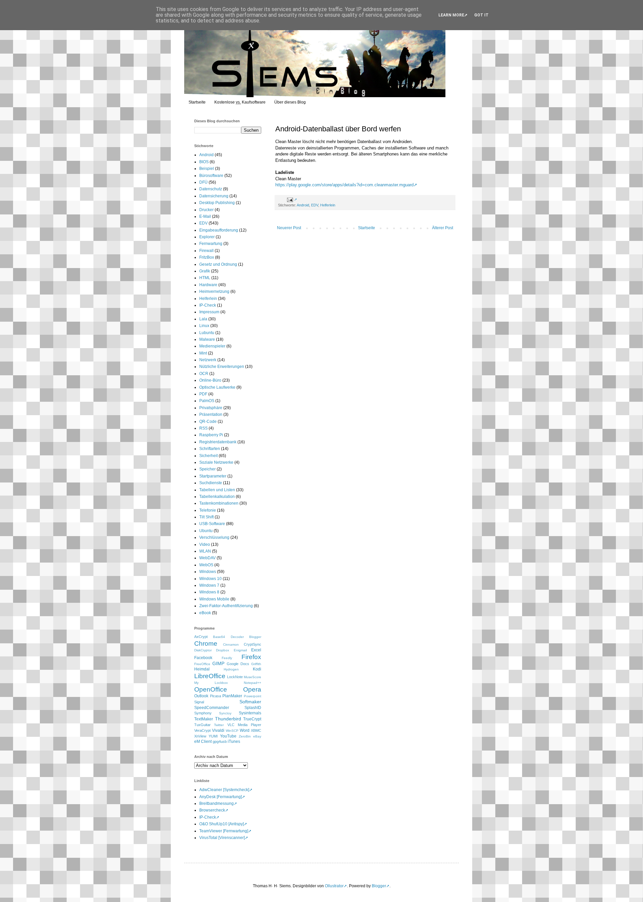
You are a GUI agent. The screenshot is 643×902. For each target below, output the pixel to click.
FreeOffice (202, 664)
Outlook (201, 696)
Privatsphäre (210, 407)
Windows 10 (210, 578)
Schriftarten (209, 448)
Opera (252, 689)
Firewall (206, 250)
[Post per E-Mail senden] (291, 199)
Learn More (451, 15)
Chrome (205, 643)
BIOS (204, 161)
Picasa (215, 696)
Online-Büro (210, 380)
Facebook (203, 657)
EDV (314, 205)
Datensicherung (213, 196)
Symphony (203, 713)
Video (204, 544)
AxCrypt (201, 637)
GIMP (218, 663)
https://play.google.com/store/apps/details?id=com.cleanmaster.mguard (344, 184)
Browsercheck (212, 810)
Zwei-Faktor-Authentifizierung (226, 605)
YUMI (213, 736)
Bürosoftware (211, 175)
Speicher (207, 469)
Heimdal (202, 669)
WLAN (205, 551)
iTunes (234, 741)
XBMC (256, 730)
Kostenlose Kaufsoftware (240, 102)
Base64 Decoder (228, 637)
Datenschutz (210, 189)
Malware (207, 339)
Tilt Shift (206, 517)
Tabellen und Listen (217, 490)
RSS (203, 428)
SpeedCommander (211, 707)
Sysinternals (250, 713)
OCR (203, 373)
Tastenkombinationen (218, 503)
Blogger (255, 637)
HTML (204, 277)
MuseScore (252, 677)
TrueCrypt (252, 719)
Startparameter (212, 476)
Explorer (207, 237)
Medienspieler (212, 346)
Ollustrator (334, 886)
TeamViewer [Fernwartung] (223, 831)
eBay (257, 736)
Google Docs (238, 664)
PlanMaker (232, 696)
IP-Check (207, 305)
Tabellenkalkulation (217, 496)
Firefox (251, 656)
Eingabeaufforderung (218, 230)
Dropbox (222, 650)
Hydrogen (231, 669)
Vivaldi (218, 730)
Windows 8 (209, 592)
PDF (203, 394)
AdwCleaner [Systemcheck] (224, 789)
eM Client (203, 741)
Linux (204, 325)
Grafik (204, 271)
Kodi (257, 669)
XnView (200, 736)
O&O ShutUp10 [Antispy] (221, 824)
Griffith (256, 664)
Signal (199, 702)
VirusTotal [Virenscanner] (222, 837)
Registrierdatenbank (217, 442)
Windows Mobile (214, 599)
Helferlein (327, 205)
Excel (256, 650)
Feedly (227, 658)
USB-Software (212, 523)
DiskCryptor (203, 650)
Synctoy (225, 713)
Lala (203, 319)
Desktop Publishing (217, 202)
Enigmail (240, 650)
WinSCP (232, 730)
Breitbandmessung (216, 803)
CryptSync (252, 644)
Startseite (197, 102)
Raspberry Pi (211, 435)
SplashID (252, 707)
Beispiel (206, 168)
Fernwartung (210, 243)
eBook (205, 612)
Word (244, 730)
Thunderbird (228, 718)
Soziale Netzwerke (216, 462)
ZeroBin (245, 736)
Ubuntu (206, 530)
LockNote (235, 677)
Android (303, 205)
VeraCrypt (202, 730)
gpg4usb (220, 741)
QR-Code (208, 421)
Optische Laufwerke (217, 387)
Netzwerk (207, 360)
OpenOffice (210, 689)
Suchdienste (210, 482)
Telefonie (207, 510)
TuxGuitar (202, 725)
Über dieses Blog (290, 102)
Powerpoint (252, 696)
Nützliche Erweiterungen (221, 366)
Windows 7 (209, 585)
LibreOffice (209, 676)
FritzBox (206, 257)
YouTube (228, 736)
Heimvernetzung (214, 291)
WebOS (206, 565)
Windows (207, 571)
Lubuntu (206, 332)
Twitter (219, 725)
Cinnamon (231, 644)
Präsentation (210, 414)
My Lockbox (211, 683)
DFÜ (203, 182)
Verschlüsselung (214, 537)
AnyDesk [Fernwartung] (220, 796)
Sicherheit (208, 455)
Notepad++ (252, 683)
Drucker (206, 209)
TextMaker (203, 719)
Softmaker (250, 701)
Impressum (209, 312)
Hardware (208, 284)
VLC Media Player (244, 725)
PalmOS (206, 400)
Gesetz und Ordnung (218, 264)
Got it (481, 15)
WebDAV (207, 558)
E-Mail (205, 216)
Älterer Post (442, 227)
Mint (203, 353)
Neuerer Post (289, 227)
